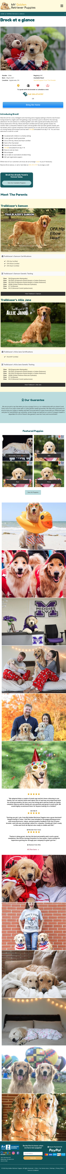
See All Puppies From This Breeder (45, 80)
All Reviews (32, 849)
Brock (22, 14)
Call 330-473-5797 (35, 94)
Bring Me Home (33, 105)
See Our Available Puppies (17, 183)
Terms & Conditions (33, 1170)
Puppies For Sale (12, 14)
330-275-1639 (4, 1161)
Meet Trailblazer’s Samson (33, 294)
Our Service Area (44, 1168)
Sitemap (52, 1168)
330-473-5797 (33, 165)
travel (38, 162)
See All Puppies (33, 492)
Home (2, 14)
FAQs (36, 1168)
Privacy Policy (59, 1168)
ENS (30, 129)
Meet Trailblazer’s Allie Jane (33, 385)
